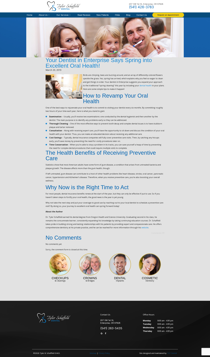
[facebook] (105, 333)
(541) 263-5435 (111, 328)
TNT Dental (172, 353)
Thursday (147, 331)
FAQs (117, 15)
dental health (146, 85)
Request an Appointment (168, 15)
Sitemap (93, 353)
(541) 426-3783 (141, 7)
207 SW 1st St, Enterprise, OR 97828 (146, 4)
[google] (101, 333)
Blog (128, 15)
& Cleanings (60, 279)
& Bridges (90, 279)
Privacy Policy (104, 353)
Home (29, 15)
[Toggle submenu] (49, 15)
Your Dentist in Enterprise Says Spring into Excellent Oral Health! (99, 63)
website (145, 227)
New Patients (102, 15)
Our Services (63, 15)
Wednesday (148, 327)
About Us (43, 15)
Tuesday (147, 324)
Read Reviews (84, 15)
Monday (147, 320)
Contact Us (141, 15)
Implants (120, 279)
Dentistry (150, 279)
